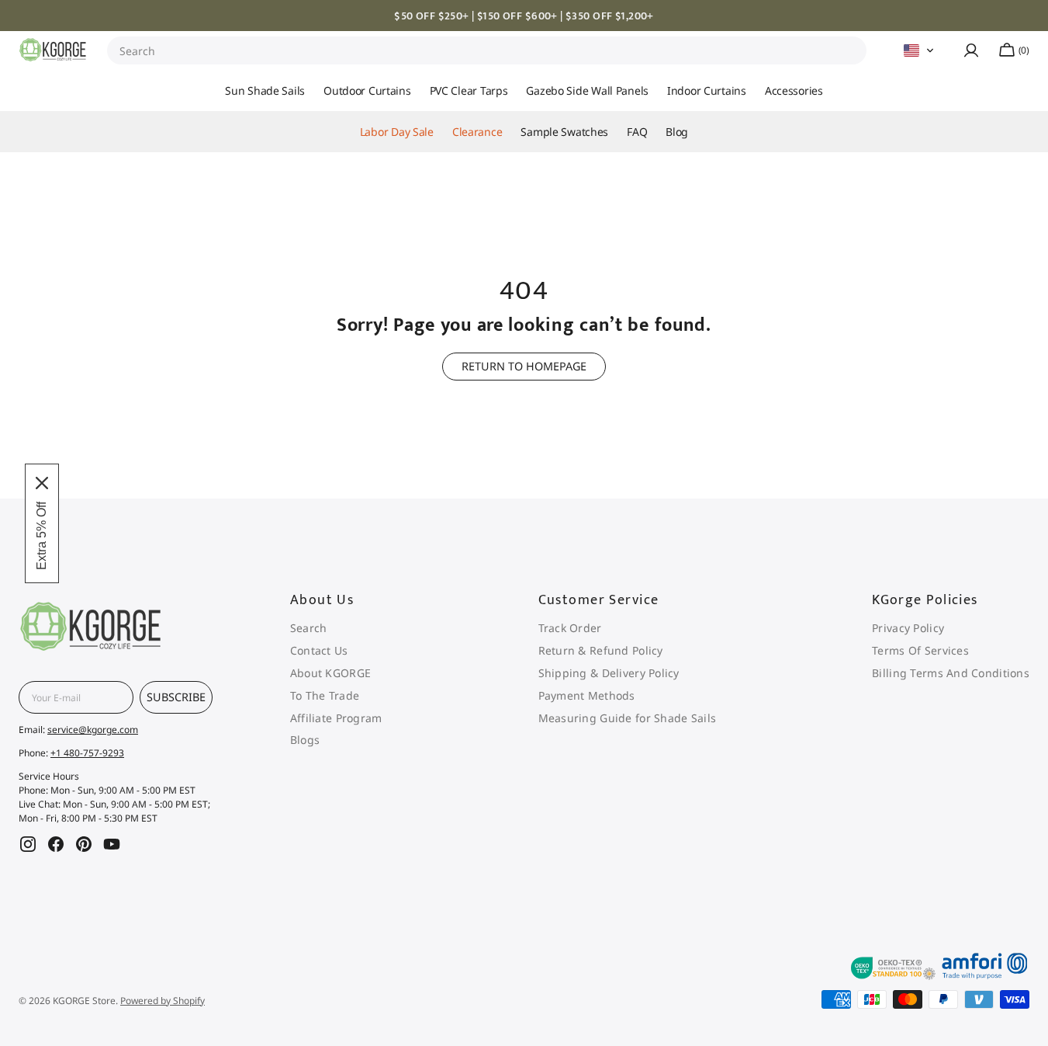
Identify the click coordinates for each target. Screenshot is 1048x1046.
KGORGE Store (84, 1000)
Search (137, 50)
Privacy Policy (908, 628)
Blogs (305, 739)
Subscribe (176, 697)
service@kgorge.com (92, 729)
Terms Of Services (920, 650)
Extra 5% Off (41, 536)
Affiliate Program (336, 718)
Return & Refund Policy (600, 650)
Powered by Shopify (162, 1000)
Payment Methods (586, 695)
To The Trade (324, 695)
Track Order (570, 628)
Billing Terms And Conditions (950, 672)
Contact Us (319, 650)
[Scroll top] (1008, 837)
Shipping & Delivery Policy (609, 672)
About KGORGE (330, 672)
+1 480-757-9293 (87, 752)
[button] (919, 50)
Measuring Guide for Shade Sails (627, 718)
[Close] (42, 483)
